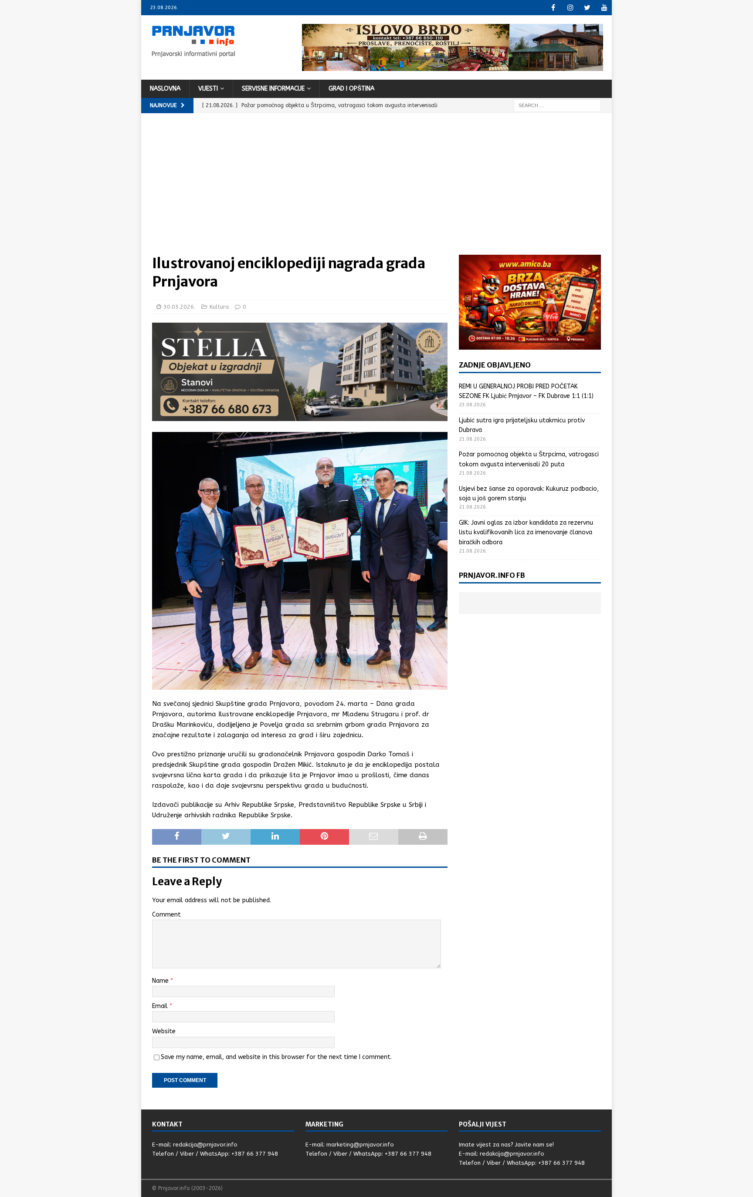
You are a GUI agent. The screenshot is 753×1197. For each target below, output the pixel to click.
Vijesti (208, 88)
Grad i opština (351, 88)
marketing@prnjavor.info (360, 1144)
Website (164, 1031)
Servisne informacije (273, 88)
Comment (166, 914)
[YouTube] (604, 7)
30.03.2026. (179, 306)
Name (161, 981)
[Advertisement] (376, 189)
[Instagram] (570, 7)
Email (161, 1006)
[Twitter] (587, 7)
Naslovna (165, 88)
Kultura (219, 306)
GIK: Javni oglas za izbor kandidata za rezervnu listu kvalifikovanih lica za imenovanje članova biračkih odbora (526, 532)
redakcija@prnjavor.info (205, 1144)
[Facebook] (553, 7)
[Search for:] (557, 105)
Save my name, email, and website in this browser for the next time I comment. (276, 1057)
